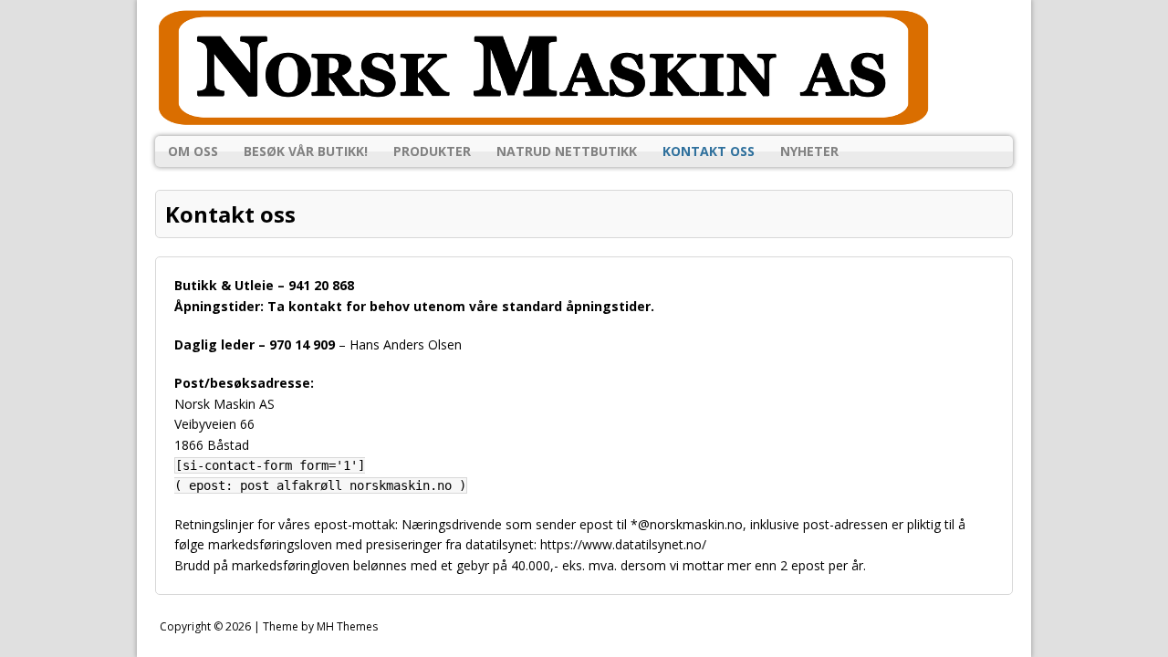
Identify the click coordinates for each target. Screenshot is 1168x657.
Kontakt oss (708, 151)
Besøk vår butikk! (306, 151)
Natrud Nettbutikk (566, 151)
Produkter (432, 151)
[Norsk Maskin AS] (584, 68)
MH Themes (347, 626)
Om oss (193, 151)
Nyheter (809, 151)
